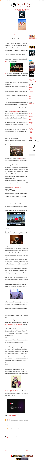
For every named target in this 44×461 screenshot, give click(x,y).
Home (16, 450)
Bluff (29, 100)
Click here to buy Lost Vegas (22, 30)
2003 (30, 138)
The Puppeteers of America (31, 79)
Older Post (27, 450)
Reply (7, 422)
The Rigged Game (17, 390)
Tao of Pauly (16, 9)
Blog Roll (30, 107)
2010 (30, 132)
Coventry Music (19, 9)
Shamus (5, 73)
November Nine (30, 116)
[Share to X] (17, 414)
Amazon (33, 38)
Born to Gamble (30, 122)
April (30, 128)
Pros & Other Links (31, 108)
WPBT (29, 119)
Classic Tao (12, 415)
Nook (36, 38)
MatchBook (30, 98)
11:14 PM (11, 432)
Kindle (34, 38)
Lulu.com (31, 38)
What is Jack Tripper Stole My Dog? (23, 10)
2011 (30, 131)
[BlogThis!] (16, 414)
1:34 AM (9, 419)
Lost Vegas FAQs (18, 10)
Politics (19, 415)
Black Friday (9, 415)
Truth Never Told (6, 390)
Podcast (30, 113)
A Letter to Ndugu (31, 129)
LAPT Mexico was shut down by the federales (14, 111)
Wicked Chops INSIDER (31, 90)
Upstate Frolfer (30, 94)
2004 (30, 137)
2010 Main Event (30, 115)
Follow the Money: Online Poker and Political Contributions (15, 187)
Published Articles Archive (31, 104)
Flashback (15, 415)
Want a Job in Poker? (31, 82)
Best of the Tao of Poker (31, 103)
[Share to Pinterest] (18, 414)
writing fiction (14, 58)
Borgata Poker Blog (31, 92)
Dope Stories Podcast (26, 9)
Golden (7, 419)
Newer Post (6, 450)
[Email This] (15, 414)
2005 (30, 136)
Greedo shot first (21, 158)
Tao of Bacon (22, 9)
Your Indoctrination (12, 390)
